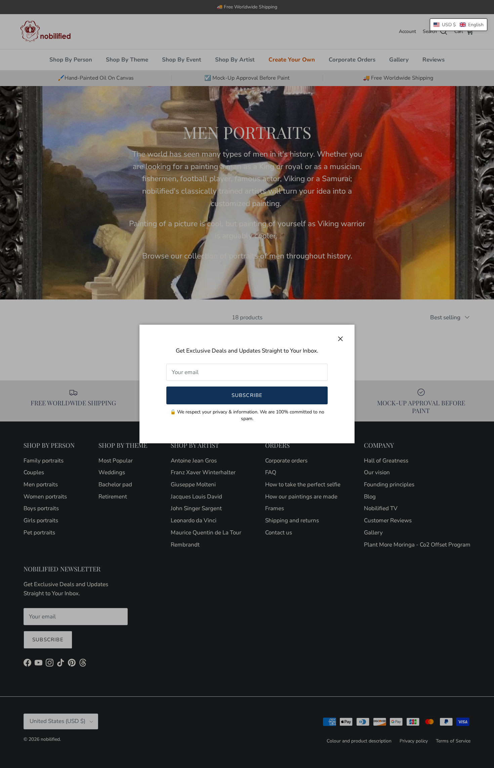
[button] (458, 25)
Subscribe (247, 395)
